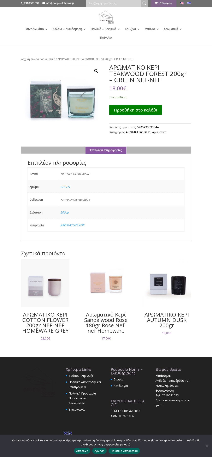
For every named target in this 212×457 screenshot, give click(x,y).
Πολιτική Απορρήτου (124, 450)
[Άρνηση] (207, 446)
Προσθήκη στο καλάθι (136, 110)
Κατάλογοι (121, 386)
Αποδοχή (82, 450)
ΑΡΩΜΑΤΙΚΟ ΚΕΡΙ (138, 132)
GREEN (65, 187)
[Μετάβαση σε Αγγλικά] (182, 4)
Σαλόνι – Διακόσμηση (67, 29)
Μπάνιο (150, 29)
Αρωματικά (171, 29)
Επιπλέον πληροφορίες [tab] (106, 150)
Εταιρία (118, 379)
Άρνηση (99, 450)
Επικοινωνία (77, 409)
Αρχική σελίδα (30, 59)
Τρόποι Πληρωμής (81, 376)
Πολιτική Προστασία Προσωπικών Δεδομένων (82, 398)
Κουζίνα (130, 29)
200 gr (64, 212)
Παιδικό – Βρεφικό (103, 29)
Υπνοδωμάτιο (34, 29)
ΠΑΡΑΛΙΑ (106, 38)
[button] (96, 71)
